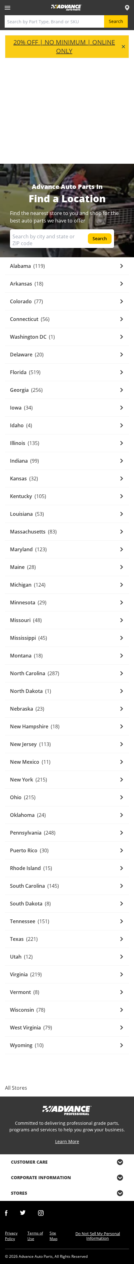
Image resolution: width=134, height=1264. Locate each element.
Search (116, 21)
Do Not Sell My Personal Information (97, 1236)
